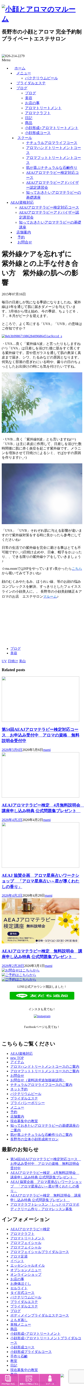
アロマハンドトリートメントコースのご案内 (44, 1066)
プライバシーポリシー (27, 1103)
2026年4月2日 (12, 820)
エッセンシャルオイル (27, 1265)
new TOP (17, 1058)
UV (4, 661)
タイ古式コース (22, 1293)
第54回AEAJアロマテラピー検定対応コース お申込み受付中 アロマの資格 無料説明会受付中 (40, 735)
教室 (13, 1361)
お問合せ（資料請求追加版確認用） (37, 1080)
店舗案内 (23, 232)
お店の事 (32, 103)
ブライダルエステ (31, 83)
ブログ (21, 88)
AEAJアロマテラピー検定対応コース (49, 207)
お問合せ (24, 242)
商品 (28, 123)
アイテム (17, 1062)
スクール (24, 138)
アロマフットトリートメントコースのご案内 (44, 1071)
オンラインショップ (25, 1274)
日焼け (13, 661)
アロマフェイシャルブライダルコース (39, 1252)
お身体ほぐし (20, 1283)
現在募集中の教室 (24, 1121)
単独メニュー (20, 1324)
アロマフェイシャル (25, 1243)
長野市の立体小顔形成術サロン (34, 1139)
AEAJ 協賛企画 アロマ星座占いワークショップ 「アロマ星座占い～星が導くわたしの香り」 (40, 881)
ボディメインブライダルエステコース (39, 1315)
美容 (28, 98)
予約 (21, 237)
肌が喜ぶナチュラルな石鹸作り (51, 168)
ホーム (19, 68)
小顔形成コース (38, 133)
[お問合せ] (21, 970)
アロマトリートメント (43, 108)
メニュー (23, 73)
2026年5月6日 (12, 750)
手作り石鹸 (19, 1356)
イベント (17, 1261)
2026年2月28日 (13, 966)
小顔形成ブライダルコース (31, 1352)
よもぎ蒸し (19, 1320)
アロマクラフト (38, 113)
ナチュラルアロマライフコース (51, 143)
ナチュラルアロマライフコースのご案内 (41, 1085)
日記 (28, 118)
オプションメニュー (25, 1270)
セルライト (19, 1288)
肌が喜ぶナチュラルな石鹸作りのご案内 (41, 1134)
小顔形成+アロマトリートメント (51, 128)
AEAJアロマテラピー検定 (30, 1229)
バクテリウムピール (41, 78)
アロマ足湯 (19, 1256)
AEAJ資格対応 (22, 202)
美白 (22, 661)
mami (47, 750)
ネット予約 (19, 1089)
